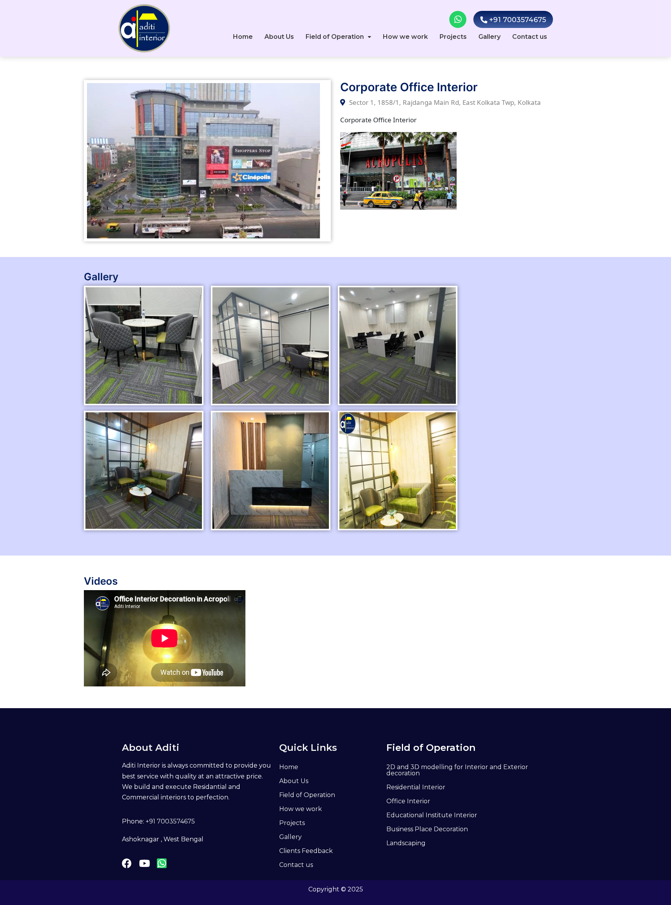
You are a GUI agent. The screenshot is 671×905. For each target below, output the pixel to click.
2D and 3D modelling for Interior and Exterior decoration (457, 770)
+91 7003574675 (170, 821)
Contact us (529, 36)
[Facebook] (127, 863)
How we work (405, 36)
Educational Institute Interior (431, 815)
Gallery (489, 36)
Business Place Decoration (427, 829)
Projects (453, 36)
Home (243, 36)
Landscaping (406, 843)
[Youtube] (144, 863)
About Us (279, 36)
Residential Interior (415, 787)
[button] (338, 37)
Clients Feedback (306, 851)
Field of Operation (335, 36)
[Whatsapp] (457, 19)
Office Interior (408, 801)
